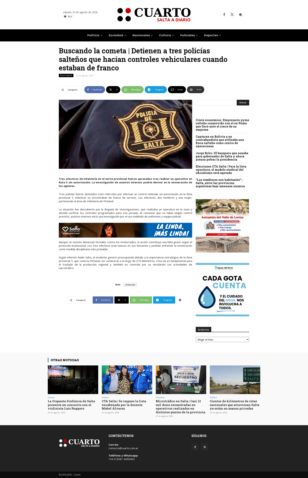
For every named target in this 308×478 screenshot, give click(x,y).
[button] (240, 14)
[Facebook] (224, 15)
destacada (130, 285)
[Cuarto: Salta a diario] (154, 14)
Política (105, 397)
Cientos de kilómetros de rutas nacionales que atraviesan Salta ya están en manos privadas (234, 404)
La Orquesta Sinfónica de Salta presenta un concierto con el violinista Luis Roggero (71, 404)
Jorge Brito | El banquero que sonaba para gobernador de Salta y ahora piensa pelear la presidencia (222, 156)
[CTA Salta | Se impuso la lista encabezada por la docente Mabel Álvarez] (127, 379)
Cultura (51, 397)
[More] (180, 300)
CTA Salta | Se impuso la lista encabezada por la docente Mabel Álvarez (124, 404)
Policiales (66, 75)
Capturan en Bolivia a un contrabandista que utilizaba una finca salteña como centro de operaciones (220, 141)
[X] (232, 15)
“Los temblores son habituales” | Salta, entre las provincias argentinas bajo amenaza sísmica (220, 183)
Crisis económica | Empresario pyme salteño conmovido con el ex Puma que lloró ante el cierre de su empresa (222, 124)
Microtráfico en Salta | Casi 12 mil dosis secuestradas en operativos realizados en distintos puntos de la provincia (180, 406)
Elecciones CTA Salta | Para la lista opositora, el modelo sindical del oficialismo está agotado (221, 169)
